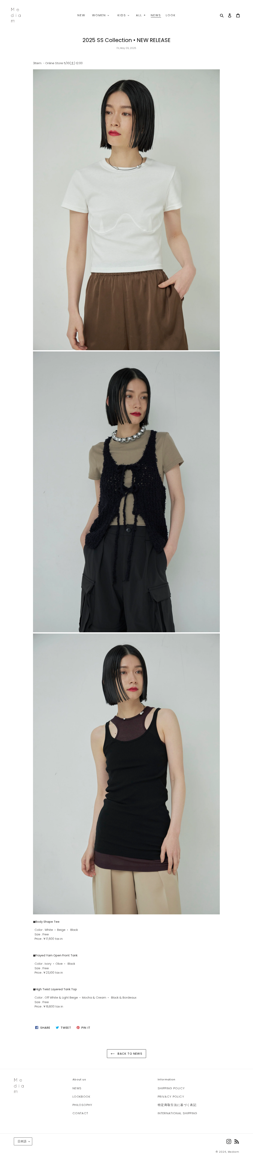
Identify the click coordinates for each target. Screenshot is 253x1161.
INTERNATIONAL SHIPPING (177, 1113)
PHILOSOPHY (83, 1105)
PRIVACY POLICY (171, 1096)
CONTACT (80, 1113)
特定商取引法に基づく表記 (177, 1105)
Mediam (233, 1151)
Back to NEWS (129, 1053)
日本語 (22, 1141)
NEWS (77, 1088)
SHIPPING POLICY (171, 1088)
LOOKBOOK (81, 1096)
